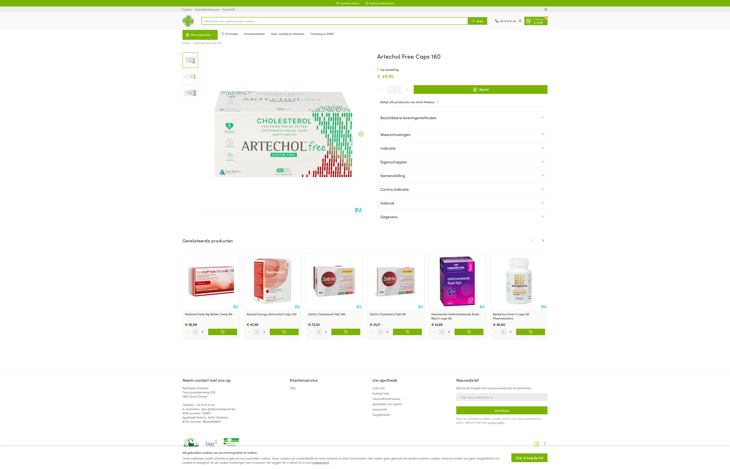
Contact (187, 9)
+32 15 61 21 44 (205, 405)
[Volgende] (361, 134)
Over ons (378, 388)
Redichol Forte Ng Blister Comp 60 (208, 314)
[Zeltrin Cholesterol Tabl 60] (395, 281)
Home (186, 43)
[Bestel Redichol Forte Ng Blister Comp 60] (222, 332)
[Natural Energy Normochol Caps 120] (272, 281)
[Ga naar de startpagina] (188, 21)
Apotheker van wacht (387, 404)
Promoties (232, 34)
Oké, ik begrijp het (529, 457)
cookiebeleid (320, 462)
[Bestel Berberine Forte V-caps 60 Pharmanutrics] (530, 332)
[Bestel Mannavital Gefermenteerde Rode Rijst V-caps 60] (469, 332)
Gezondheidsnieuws (207, 9)
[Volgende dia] (543, 240)
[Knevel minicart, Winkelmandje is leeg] (528, 21)
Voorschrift (228, 9)
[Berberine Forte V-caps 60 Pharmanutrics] (519, 281)
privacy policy (496, 422)
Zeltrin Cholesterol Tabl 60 (388, 314)
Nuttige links (380, 393)
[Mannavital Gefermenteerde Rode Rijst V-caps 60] (457, 281)
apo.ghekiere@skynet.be (218, 409)
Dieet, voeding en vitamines (287, 34)
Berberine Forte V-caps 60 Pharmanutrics (511, 316)
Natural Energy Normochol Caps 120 (271, 314)
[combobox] (335, 21)
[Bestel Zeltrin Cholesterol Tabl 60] (407, 332)
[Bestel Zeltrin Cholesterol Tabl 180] (345, 332)
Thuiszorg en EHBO (322, 34)
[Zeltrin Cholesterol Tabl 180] (334, 281)
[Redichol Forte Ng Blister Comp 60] (211, 281)
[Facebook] (545, 444)
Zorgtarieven (381, 414)
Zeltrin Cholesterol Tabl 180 (326, 314)
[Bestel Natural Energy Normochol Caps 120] (284, 332)
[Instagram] (537, 444)
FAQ (293, 388)
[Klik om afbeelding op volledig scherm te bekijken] (283, 134)
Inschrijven (501, 410)
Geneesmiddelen (254, 34)
